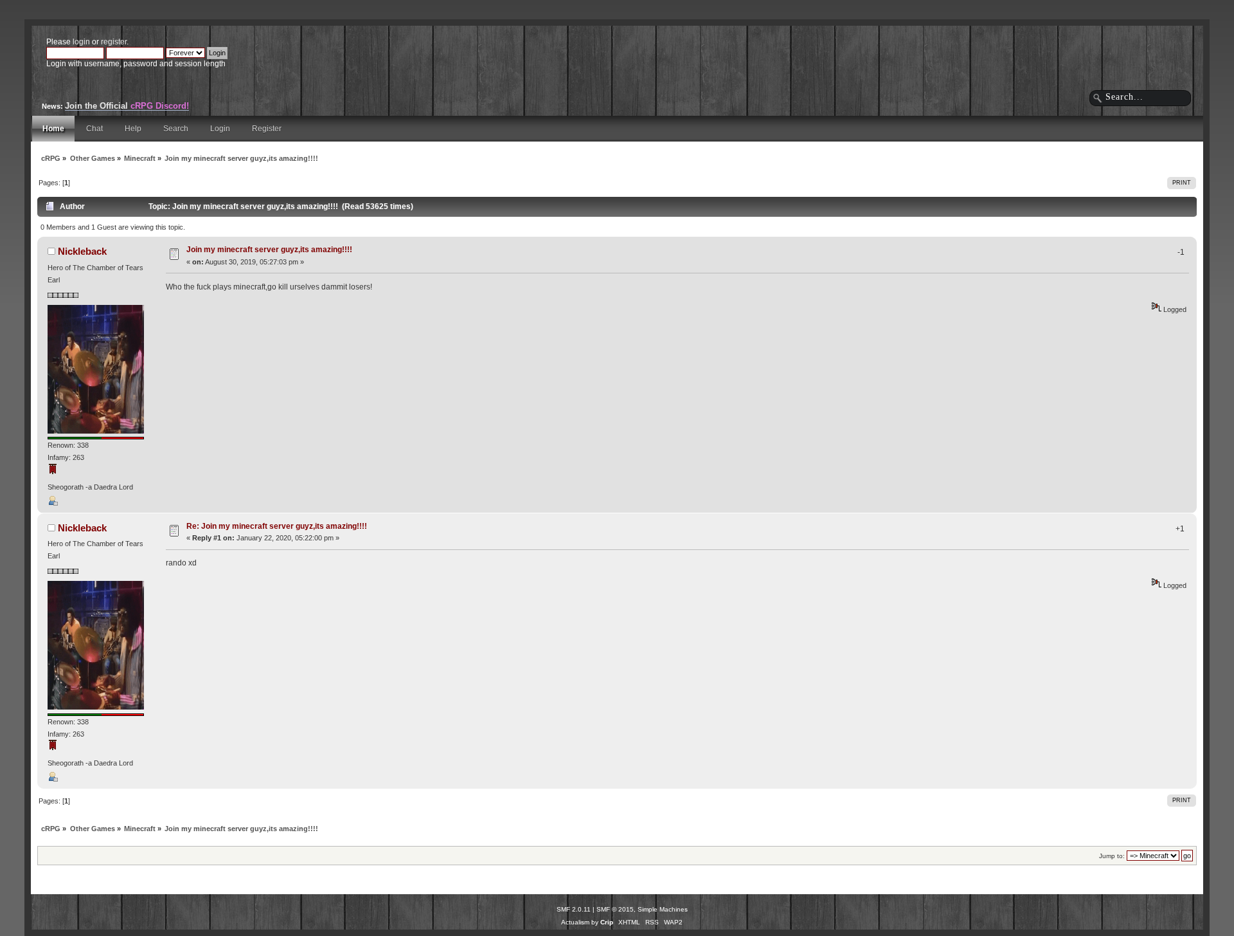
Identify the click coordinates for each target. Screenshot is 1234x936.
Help (133, 128)
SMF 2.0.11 (574, 909)
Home (53, 128)
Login (220, 128)
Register (267, 128)
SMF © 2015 (615, 909)
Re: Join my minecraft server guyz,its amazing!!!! (276, 526)
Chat (94, 128)
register (114, 41)
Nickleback (82, 251)
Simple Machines (663, 909)
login (81, 41)
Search (175, 128)
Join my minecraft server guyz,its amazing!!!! (269, 249)
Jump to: (1112, 855)
